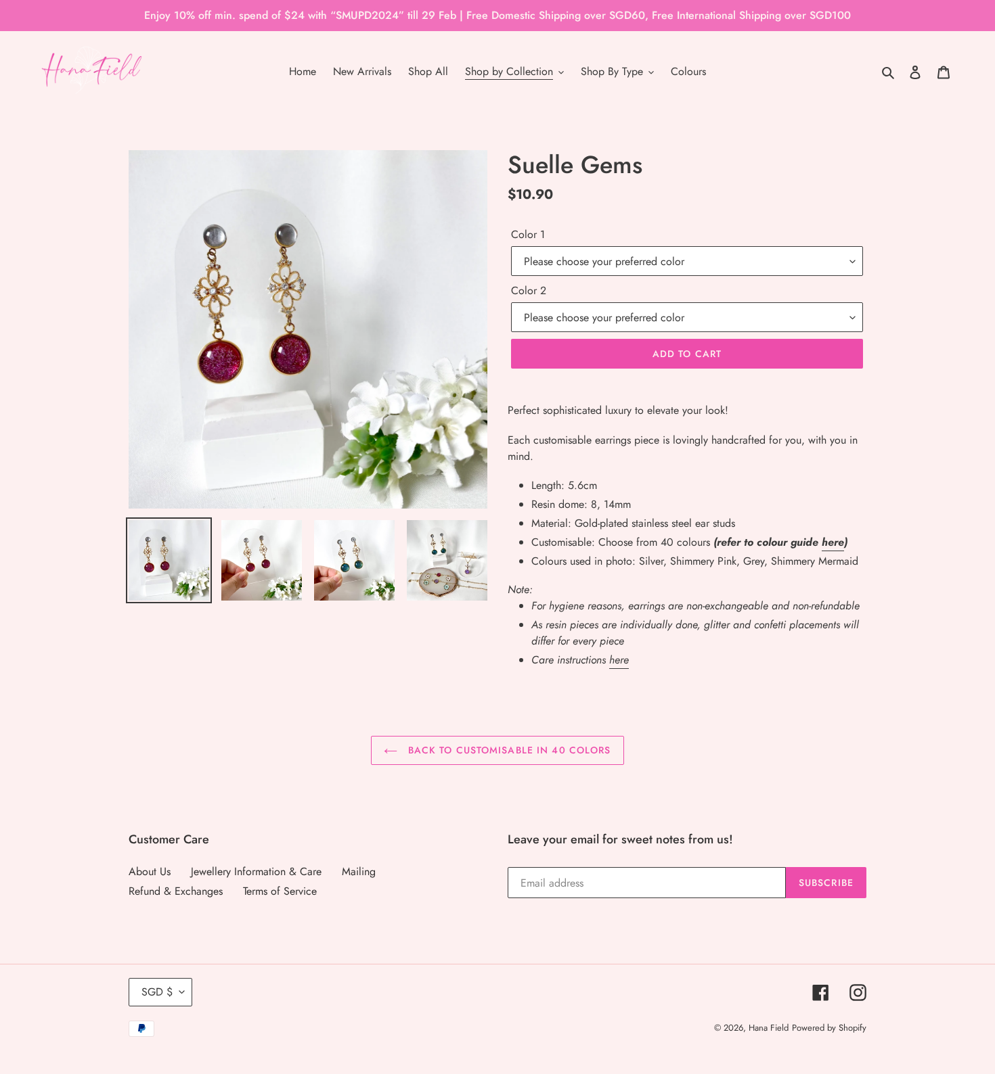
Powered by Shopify (829, 1027)
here (833, 542)
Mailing (359, 871)
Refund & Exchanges (176, 891)
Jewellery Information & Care (256, 871)
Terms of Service (280, 891)
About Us (150, 871)
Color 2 (528, 290)
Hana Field (769, 1027)
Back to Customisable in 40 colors (507, 750)
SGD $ (157, 992)
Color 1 (528, 234)
